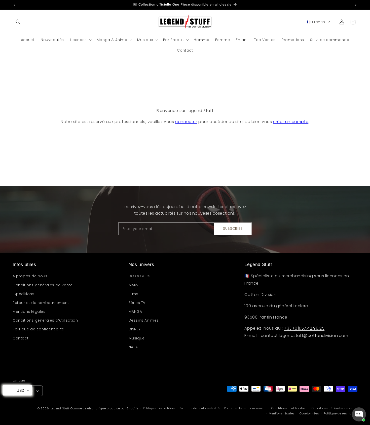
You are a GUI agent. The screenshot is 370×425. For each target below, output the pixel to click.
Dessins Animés (144, 320)
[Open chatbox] (359, 414)
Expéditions (23, 293)
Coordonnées (309, 413)
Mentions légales (29, 311)
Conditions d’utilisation (289, 408)
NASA (133, 347)
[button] (18, 21)
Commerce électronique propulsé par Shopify (104, 408)
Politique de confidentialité (38, 329)
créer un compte (290, 122)
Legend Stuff (60, 408)
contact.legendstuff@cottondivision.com (304, 335)
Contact (20, 338)
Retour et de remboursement (41, 302)
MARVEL (135, 285)
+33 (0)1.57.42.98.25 (304, 328)
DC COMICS (140, 276)
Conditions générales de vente (42, 285)
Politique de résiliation (340, 413)
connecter (186, 122)
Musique (137, 338)
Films (133, 293)
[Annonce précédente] (14, 5)
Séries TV (137, 302)
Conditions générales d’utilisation (45, 320)
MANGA (135, 311)
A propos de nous (30, 276)
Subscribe (233, 228)
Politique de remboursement (245, 408)
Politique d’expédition (159, 408)
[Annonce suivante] (355, 5)
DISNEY (135, 329)
